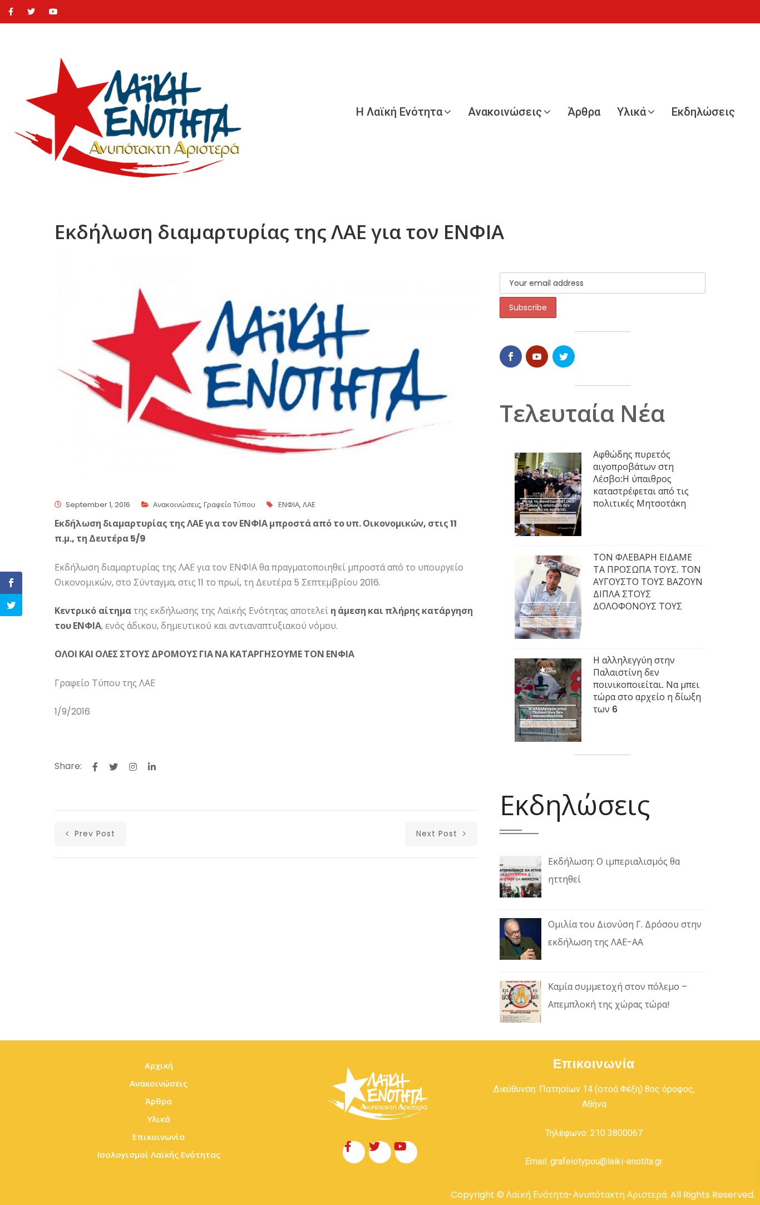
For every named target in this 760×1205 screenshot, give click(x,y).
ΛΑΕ (309, 504)
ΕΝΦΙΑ (288, 504)
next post (438, 833)
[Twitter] (31, 11)
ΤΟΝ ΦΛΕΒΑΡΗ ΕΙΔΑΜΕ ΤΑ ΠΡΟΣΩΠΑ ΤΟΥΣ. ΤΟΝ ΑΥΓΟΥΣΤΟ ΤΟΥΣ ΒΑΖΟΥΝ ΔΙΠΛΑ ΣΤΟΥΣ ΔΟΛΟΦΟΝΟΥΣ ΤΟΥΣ (648, 582)
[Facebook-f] (354, 1152)
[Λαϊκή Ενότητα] (133, 111)
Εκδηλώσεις (703, 111)
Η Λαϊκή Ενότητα (399, 111)
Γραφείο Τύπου (229, 504)
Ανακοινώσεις (505, 111)
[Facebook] (10, 11)
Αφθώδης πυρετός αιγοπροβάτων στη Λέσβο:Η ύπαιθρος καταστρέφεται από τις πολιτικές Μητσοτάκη (641, 479)
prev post (93, 833)
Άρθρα (583, 111)
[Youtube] (53, 11)
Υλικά (631, 111)
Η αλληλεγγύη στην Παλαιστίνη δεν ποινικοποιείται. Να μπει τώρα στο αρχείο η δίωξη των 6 (647, 685)
